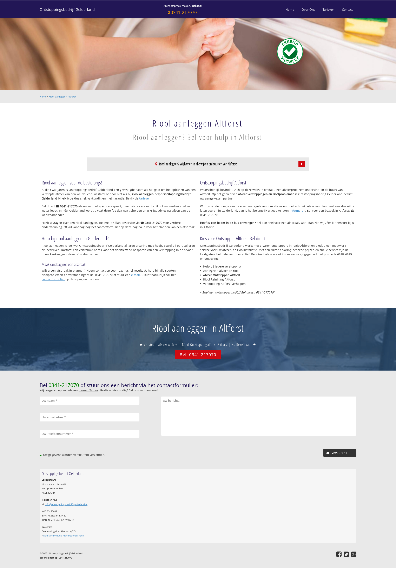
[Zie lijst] (301, 164)
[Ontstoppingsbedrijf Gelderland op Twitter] (346, 554)
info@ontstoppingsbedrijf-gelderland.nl (66, 504)
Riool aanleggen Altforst (62, 96)
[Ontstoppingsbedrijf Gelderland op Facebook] (339, 554)
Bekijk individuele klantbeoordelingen (63, 535)
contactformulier (53, 279)
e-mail (135, 275)
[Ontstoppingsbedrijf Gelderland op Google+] (353, 554)
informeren (297, 210)
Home (43, 96)
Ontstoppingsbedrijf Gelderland (67, 9)
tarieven (145, 198)
